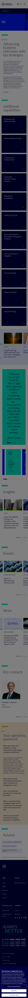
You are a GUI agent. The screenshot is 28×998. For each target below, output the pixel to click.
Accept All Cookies (14, 995)
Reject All (14, 990)
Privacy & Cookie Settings (14, 986)
